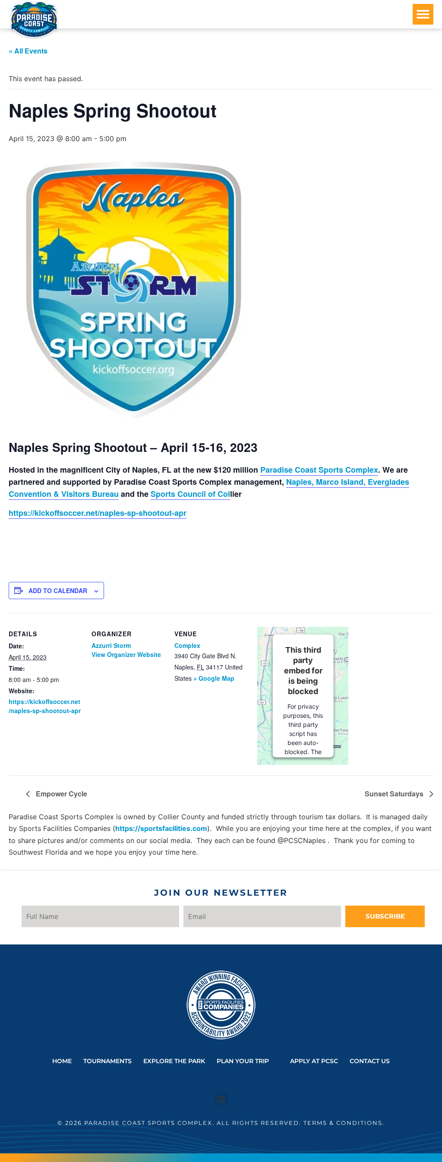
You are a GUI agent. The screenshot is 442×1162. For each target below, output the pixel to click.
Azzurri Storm (111, 645)
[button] (423, 14)
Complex (187, 645)
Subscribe (385, 916)
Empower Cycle (60, 794)
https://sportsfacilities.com (161, 828)
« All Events (28, 51)
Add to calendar (57, 590)
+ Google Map (213, 678)
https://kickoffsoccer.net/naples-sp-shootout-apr (97, 512)
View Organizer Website (126, 654)
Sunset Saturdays (395, 794)
